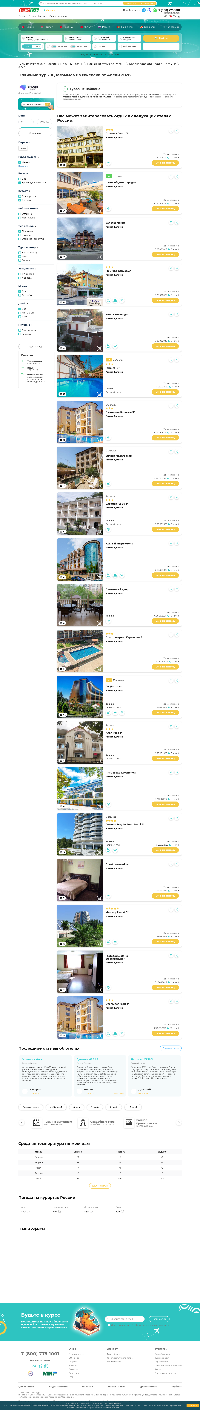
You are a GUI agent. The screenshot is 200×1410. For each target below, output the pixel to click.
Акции (158, 1369)
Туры (22, 16)
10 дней (133, 1107)
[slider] (20, 127)
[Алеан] (36, 87)
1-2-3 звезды (29, 274)
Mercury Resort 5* (117, 912)
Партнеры (74, 1373)
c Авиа (23, 148)
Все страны (172, 27)
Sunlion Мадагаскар (119, 455)
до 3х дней (56, 1107)
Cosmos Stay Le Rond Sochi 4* (125, 824)
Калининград (60, 1207)
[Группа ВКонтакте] (34, 1366)
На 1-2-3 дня (28, 312)
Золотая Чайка (115, 222)
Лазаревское (91, 1207)
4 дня (25, 316)
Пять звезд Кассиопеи (121, 772)
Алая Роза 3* (114, 732)
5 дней (95, 1107)
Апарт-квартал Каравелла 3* (125, 637)
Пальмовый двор (117, 589)
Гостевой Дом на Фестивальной (117, 957)
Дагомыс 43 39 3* (117, 503)
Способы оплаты (163, 1354)
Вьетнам (68, 27)
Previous (21, 1122)
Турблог (176, 1386)
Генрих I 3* (113, 368)
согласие (54, 1405)
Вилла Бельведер (117, 314)
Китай (87, 27)
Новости (87, 1386)
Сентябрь (27, 295)
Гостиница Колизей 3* (120, 412)
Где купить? (26, 1386)
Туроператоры (147, 1386)
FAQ (71, 1377)
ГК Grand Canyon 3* (118, 270)
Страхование (161, 1362)
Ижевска (156, 97)
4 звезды (27, 278)
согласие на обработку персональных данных (67, 3)
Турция (30, 27)
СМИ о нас (74, 1358)
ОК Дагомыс (114, 686)
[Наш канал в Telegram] (40, 1366)
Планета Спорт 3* (117, 133)
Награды (73, 1362)
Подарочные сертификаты (168, 1365)
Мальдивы (127, 27)
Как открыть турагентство (120, 1358)
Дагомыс (118, 137)
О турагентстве (76, 1354)
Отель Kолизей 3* (117, 1003)
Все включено (31, 1107)
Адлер (24, 1207)
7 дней (114, 1107)
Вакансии (73, 1369)
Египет (49, 27)
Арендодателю (114, 1362)
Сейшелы (149, 27)
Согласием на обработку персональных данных (97, 1407)
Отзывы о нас (116, 1386)
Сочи (118, 1207)
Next (179, 1122)
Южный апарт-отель (119, 543)
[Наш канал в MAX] (46, 1366)
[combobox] (161, 46)
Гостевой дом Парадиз (121, 182)
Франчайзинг (113, 1354)
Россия (106, 27)
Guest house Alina (117, 864)
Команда (73, 1365)
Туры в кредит (162, 1358)
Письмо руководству (165, 1373)
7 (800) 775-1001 (169, 10)
